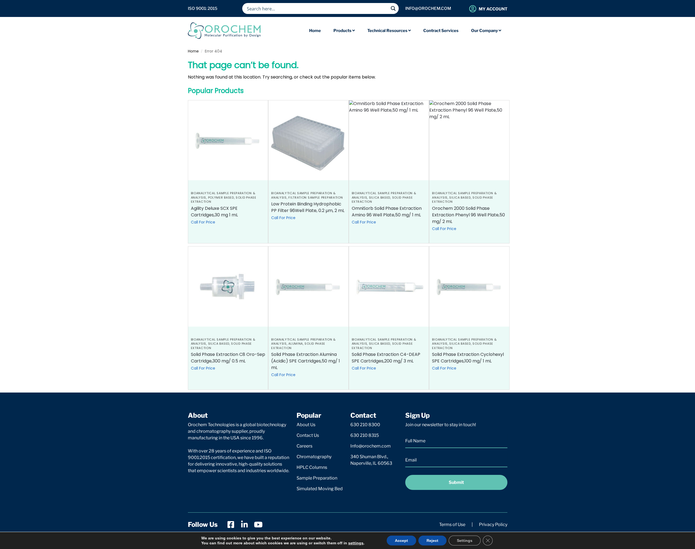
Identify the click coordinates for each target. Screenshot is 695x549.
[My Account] (473, 8)
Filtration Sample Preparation (315, 197)
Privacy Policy (493, 524)
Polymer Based (221, 197)
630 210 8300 (365, 424)
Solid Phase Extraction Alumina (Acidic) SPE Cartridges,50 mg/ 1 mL (305, 361)
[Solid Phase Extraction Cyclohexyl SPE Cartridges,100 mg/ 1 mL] (469, 286)
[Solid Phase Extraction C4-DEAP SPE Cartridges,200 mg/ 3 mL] (389, 286)
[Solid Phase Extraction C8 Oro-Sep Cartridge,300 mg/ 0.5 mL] (228, 286)
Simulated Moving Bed (320, 488)
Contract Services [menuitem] (441, 30)
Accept (401, 540)
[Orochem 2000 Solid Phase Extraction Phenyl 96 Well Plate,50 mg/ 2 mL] (469, 140)
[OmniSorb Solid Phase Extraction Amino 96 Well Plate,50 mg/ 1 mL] (389, 140)
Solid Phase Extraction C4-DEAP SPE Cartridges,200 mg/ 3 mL (386, 357)
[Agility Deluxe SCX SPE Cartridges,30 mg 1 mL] (228, 140)
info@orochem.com (428, 8)
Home (193, 51)
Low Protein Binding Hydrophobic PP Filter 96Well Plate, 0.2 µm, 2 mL (307, 207)
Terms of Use (452, 524)
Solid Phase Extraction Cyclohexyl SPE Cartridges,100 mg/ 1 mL (468, 357)
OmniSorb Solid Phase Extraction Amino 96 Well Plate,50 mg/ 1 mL (387, 211)
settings (355, 543)
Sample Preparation (317, 478)
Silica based (379, 197)
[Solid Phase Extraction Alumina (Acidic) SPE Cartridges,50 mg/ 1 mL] (308, 286)
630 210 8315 (364, 435)
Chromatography (314, 456)
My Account (493, 9)
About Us (306, 424)
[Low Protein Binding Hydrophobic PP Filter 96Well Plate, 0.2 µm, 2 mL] (308, 140)
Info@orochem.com (370, 446)
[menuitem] (344, 31)
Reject (432, 540)
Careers (304, 446)
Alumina (295, 343)
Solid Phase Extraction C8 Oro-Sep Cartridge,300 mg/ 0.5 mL (228, 357)
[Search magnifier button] (393, 8)
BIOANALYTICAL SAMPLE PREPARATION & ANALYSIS (303, 341)
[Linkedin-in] (245, 524)
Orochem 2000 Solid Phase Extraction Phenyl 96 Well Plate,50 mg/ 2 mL (468, 215)
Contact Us (308, 435)
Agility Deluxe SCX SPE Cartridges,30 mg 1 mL (214, 211)
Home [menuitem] (315, 30)
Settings (464, 540)
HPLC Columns (312, 467)
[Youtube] (258, 524)
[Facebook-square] (231, 524)
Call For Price (203, 222)
